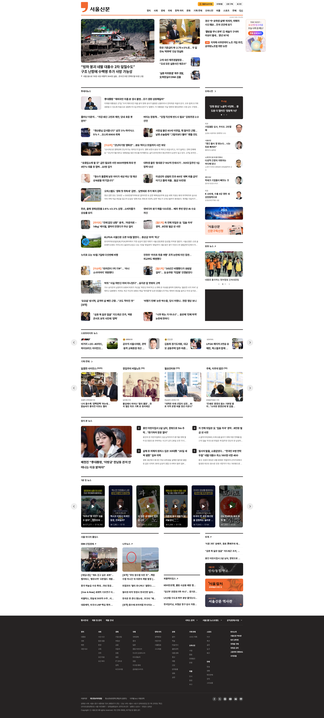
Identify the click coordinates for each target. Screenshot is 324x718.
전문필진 (192, 658)
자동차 (117, 649)
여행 (173, 661)
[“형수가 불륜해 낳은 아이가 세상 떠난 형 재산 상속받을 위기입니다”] (85, 178)
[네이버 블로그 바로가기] (241, 699)
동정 (190, 680)
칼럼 (190, 654)
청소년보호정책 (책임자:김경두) (116, 698)
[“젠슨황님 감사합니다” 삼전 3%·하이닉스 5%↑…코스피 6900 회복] (85, 132)
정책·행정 (158, 637)
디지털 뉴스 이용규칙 (137, 698)
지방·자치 (158, 641)
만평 (190, 662)
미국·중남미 (136, 657)
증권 (116, 657)
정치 (149, 10)
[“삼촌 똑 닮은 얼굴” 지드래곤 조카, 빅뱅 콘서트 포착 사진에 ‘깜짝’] (85, 316)
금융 (116, 645)
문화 (189, 10)
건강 (173, 665)
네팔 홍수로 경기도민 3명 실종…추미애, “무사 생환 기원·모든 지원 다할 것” (113, 76)
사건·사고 (101, 637)
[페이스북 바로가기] (214, 699)
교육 (99, 649)
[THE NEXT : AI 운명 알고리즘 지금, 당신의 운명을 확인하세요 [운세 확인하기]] (256, 35)
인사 (190, 676)
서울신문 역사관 (235, 636)
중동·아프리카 (137, 649)
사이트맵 (233, 656)
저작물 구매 (234, 644)
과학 (99, 653)
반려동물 (175, 669)
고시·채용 (158, 649)
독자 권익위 (234, 640)
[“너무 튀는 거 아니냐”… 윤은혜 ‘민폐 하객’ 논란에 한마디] (148, 316)
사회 (156, 10)
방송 (208, 666)
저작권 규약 (234, 648)
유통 (116, 653)
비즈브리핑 (119, 669)
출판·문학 (175, 649)
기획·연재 (198, 10)
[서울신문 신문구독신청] (224, 228)
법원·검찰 (101, 641)
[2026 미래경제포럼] (224, 213)
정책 (116, 665)
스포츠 (226, 10)
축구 (208, 641)
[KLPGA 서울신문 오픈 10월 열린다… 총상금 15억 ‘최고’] (91, 241)
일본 (134, 645)
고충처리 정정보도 (236, 652)
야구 (208, 637)
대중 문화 (175, 653)
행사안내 (84, 620)
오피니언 (209, 10)
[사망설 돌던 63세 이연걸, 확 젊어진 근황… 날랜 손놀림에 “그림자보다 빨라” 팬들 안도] (148, 132)
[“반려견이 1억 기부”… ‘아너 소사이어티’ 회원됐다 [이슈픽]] (85, 270)
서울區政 (158, 645)
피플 (218, 10)
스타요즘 (210, 683)
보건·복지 (101, 661)
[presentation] (85, 41)
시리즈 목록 (193, 637)
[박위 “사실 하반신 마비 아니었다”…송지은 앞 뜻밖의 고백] (91, 287)
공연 (173, 677)
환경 (99, 645)
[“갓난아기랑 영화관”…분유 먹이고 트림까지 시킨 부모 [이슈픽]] (91, 149)
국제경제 (136, 637)
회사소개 (233, 632)
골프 (208, 645)
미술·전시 (175, 645)
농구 (208, 649)
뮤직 (208, 679)
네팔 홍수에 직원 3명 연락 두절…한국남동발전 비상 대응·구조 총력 (109, 79)
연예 (234, 10)
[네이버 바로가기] (236, 699)
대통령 (83, 637)
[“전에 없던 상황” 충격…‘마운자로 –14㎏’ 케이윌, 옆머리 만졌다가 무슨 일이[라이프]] (85, 224)
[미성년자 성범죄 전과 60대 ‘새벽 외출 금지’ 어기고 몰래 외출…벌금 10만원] (148, 178)
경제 (163, 10)
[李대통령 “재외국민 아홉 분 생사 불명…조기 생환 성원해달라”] (91, 103)
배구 (208, 653)
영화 (173, 673)
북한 (82, 645)
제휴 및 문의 (97, 620)
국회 (82, 641)
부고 (190, 684)
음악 (173, 637)
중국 (134, 641)
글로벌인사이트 (138, 669)
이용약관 (84, 698)
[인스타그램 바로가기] (225, 699)
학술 (173, 641)
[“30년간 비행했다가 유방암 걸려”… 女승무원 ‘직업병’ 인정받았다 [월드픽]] (148, 270)
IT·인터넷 (118, 661)
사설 (190, 650)
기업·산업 (118, 637)
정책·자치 (179, 10)
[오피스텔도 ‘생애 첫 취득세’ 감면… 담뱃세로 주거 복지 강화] (91, 195)
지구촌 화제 (137, 665)
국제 (170, 10)
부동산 (117, 641)
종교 (173, 657)
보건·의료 (101, 657)
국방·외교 (84, 649)
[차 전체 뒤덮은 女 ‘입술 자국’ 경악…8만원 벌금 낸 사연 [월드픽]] (148, 224)
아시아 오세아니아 (139, 653)
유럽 (134, 661)
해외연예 (210, 675)
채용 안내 (109, 620)
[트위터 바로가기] (220, 699)
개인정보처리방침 (96, 698)
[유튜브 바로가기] (230, 699)
